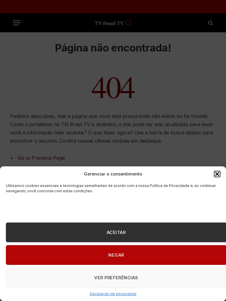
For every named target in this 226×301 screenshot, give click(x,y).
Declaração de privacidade (113, 294)
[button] (217, 174)
